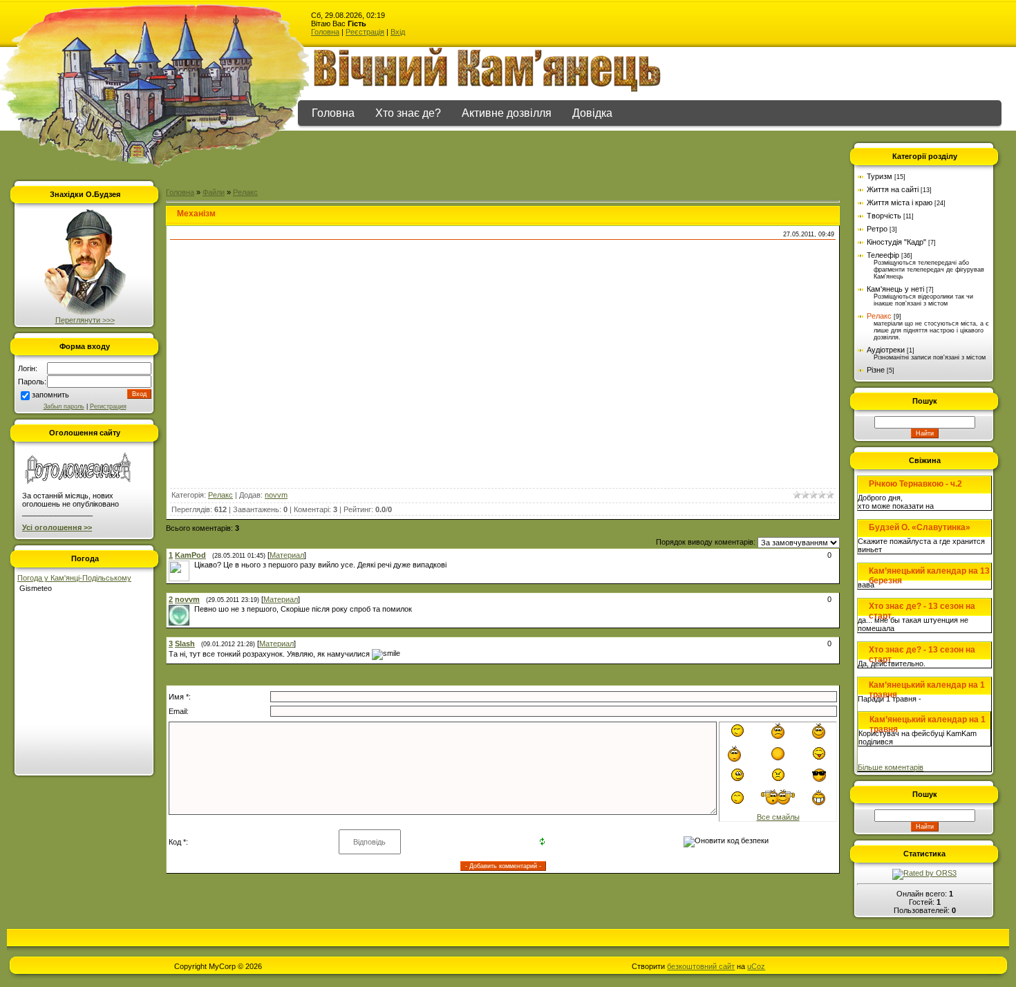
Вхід (398, 32)
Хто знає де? (408, 113)
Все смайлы (778, 817)
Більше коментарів (890, 767)
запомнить (50, 395)
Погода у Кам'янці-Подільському (74, 578)
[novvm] (192, 609)
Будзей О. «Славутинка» (919, 527)
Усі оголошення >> (57, 527)
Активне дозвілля (507, 113)
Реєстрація (365, 32)
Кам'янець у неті (895, 289)
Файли (214, 192)
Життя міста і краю (899, 202)
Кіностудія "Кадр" (896, 242)
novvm (276, 495)
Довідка (592, 113)
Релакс (245, 192)
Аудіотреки (886, 350)
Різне (876, 370)
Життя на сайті (893, 189)
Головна (325, 32)
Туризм (879, 176)
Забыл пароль (64, 406)
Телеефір (883, 255)
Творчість (884, 216)
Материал (287, 555)
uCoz (756, 966)
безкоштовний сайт (701, 966)
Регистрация (108, 406)
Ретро (877, 229)
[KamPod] (192, 565)
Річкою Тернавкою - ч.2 (915, 484)
